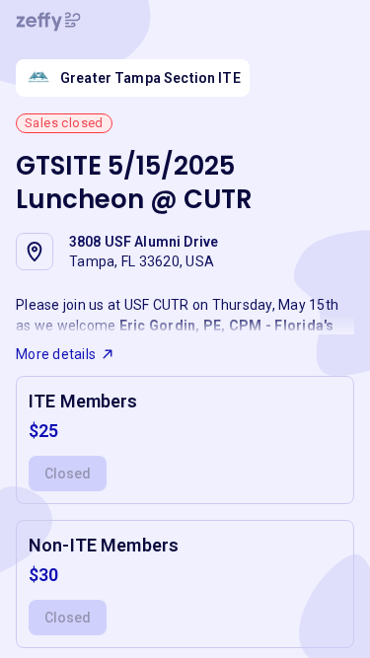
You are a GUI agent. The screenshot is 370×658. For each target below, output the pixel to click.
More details (56, 354)
